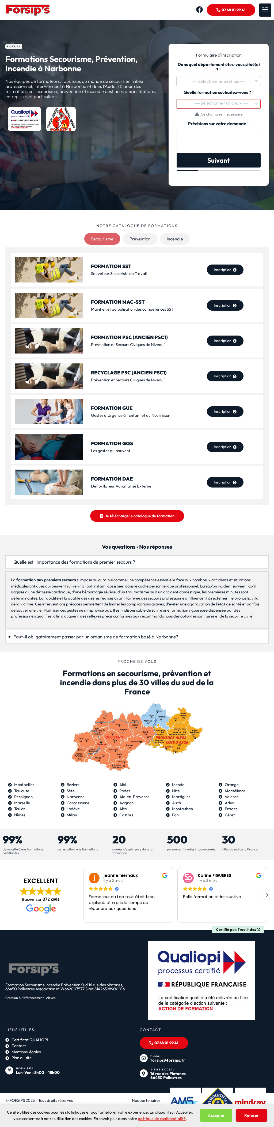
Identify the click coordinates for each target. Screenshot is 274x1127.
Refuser (251, 1115)
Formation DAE (112, 479)
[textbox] (221, 103)
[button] (265, 10)
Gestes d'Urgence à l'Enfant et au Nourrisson (130, 415)
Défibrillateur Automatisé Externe (121, 486)
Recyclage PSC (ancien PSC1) (129, 373)
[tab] (102, 239)
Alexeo (51, 998)
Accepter (216, 1115)
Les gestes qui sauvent (110, 450)
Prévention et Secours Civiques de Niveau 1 (128, 344)
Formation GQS (112, 443)
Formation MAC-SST (118, 302)
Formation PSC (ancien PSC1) (129, 337)
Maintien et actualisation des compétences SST (132, 309)
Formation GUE (112, 408)
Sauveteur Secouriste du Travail (119, 273)
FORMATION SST (111, 266)
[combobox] (219, 81)
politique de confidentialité (162, 1118)
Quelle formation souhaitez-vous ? (219, 92)
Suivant (218, 160)
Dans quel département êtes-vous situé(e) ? (219, 67)
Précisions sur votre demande (218, 123)
